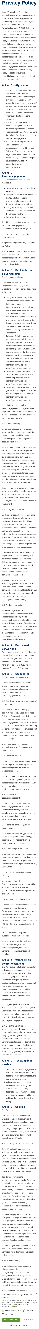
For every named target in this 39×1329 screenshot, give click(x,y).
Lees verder (13, 1306)
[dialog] (19, 1310)
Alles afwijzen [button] (29, 1320)
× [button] (36, 1293)
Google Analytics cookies (20, 1240)
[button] (19, 1325)
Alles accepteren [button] (10, 1320)
